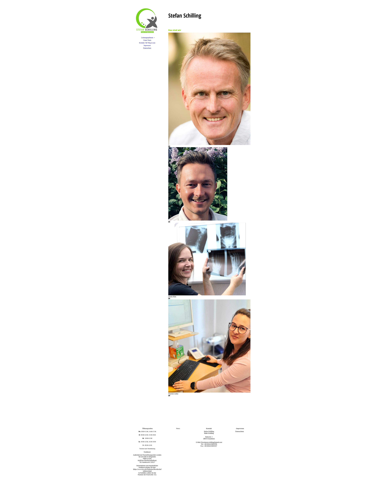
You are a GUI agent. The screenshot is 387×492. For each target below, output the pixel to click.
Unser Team (147, 40)
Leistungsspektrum (147, 37)
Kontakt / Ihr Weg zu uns (147, 43)
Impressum (147, 45)
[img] (147, 20)
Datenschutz (147, 48)
